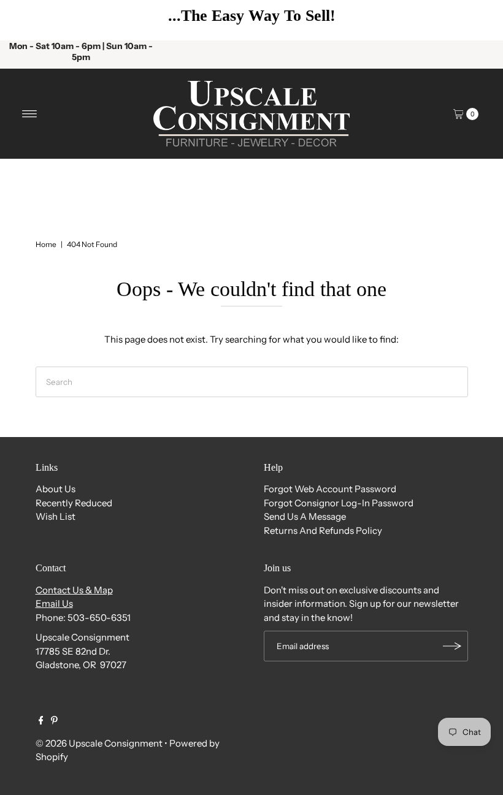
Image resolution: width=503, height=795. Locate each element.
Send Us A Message (305, 516)
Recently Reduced (74, 503)
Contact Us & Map (74, 590)
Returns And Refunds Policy (323, 530)
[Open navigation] (29, 114)
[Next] (475, 20)
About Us (55, 489)
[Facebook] (41, 721)
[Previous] (27, 20)
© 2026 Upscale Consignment (99, 743)
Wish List (55, 516)
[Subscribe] (452, 646)
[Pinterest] (54, 721)
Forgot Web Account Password (330, 489)
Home (46, 244)
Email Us (54, 603)
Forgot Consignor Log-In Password (338, 503)
